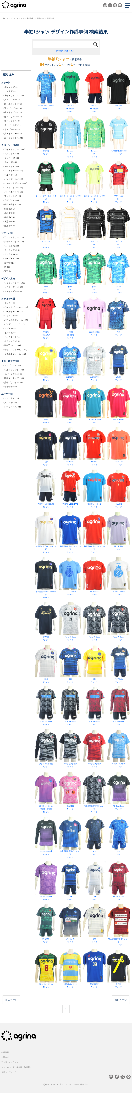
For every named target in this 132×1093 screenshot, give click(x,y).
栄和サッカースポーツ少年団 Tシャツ (70, 199)
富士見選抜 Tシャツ (118, 547)
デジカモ (10, 254)
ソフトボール (13, 170)
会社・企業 (12, 204)
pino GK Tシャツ (46, 290)
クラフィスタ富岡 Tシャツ (46, 765)
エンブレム (12, 365)
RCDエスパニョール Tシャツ (46, 107)
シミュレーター (14, 283)
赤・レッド (11, 121)
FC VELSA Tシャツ (118, 463)
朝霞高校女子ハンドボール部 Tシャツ (46, 549)
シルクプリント (13, 370)
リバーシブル (12, 374)
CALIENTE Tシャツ (70, 378)
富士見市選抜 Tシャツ (94, 333)
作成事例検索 (28, 18)
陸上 (9, 225)
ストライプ (11, 250)
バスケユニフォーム (15, 320)
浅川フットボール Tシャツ (94, 505)
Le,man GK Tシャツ (94, 154)
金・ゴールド (12, 125)
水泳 (9, 221)
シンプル (11, 246)
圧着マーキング (13, 378)
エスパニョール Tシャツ (70, 593)
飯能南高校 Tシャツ (94, 985)
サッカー (11, 158)
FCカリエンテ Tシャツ (118, 898)
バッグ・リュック (14, 324)
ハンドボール (13, 179)
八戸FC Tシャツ (70, 898)
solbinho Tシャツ (70, 463)
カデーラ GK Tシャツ (94, 244)
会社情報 (5, 1052)
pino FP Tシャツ (70, 290)
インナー (9, 303)
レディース (12, 407)
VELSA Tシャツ (119, 378)
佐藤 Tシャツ (46, 421)
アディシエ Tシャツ (70, 940)
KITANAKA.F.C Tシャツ (70, 985)
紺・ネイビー (12, 112)
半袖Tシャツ (12, 345)
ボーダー (11, 258)
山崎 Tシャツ (94, 940)
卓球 (9, 213)
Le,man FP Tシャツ (70, 154)
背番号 (10, 386)
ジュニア (11, 398)
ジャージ (10, 316)
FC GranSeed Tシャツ (118, 807)
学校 (9, 217)
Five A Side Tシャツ (70, 638)
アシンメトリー (13, 237)
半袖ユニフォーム (15, 349)
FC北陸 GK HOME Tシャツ (70, 335)
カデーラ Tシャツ (70, 242)
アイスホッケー (14, 149)
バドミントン (13, 187)
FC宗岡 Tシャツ (46, 152)
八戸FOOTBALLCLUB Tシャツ (118, 152)
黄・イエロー (12, 133)
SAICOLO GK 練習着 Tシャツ (70, 108)
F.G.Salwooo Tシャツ (46, 722)
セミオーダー (13, 287)
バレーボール (13, 192)
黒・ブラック (13, 138)
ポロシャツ (11, 341)
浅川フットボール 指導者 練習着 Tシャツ (46, 809)
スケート (11, 166)
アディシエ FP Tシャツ (46, 244)
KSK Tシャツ (46, 680)
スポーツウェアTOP (12, 18)
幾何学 (9, 263)
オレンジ (10, 87)
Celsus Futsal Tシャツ (94, 421)
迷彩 (8, 271)
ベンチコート (12, 337)
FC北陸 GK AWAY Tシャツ (46, 335)
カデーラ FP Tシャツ (118, 244)
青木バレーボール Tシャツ (46, 985)
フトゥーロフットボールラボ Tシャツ (46, 199)
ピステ (9, 333)
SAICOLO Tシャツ (118, 107)
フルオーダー (12, 291)
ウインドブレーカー (15, 307)
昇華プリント (13, 382)
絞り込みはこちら (66, 50)
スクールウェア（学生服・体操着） (16, 1067)
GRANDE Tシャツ (94, 463)
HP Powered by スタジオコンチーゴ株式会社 (68, 1084)
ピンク (9, 91)
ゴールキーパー (13, 311)
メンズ (10, 402)
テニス (10, 175)
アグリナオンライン (9, 1062)
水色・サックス (13, 95)
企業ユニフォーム (8, 1072)
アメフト (11, 154)
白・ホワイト (12, 104)
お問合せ (5, 1057)
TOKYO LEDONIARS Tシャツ (46, 505)
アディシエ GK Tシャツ (118, 199)
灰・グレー (11, 99)
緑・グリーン (12, 117)
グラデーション (13, 241)
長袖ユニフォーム (14, 354)
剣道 (9, 209)
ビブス (9, 328)
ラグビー (11, 200)
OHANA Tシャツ (119, 985)
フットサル (12, 196)
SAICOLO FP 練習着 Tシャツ (94, 108)
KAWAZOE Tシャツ (70, 807)
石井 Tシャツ (46, 463)
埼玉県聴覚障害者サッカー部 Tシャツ (94, 809)
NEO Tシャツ (119, 333)
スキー (10, 162)
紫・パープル (12, 108)
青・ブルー (11, 129)
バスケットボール (15, 183)
